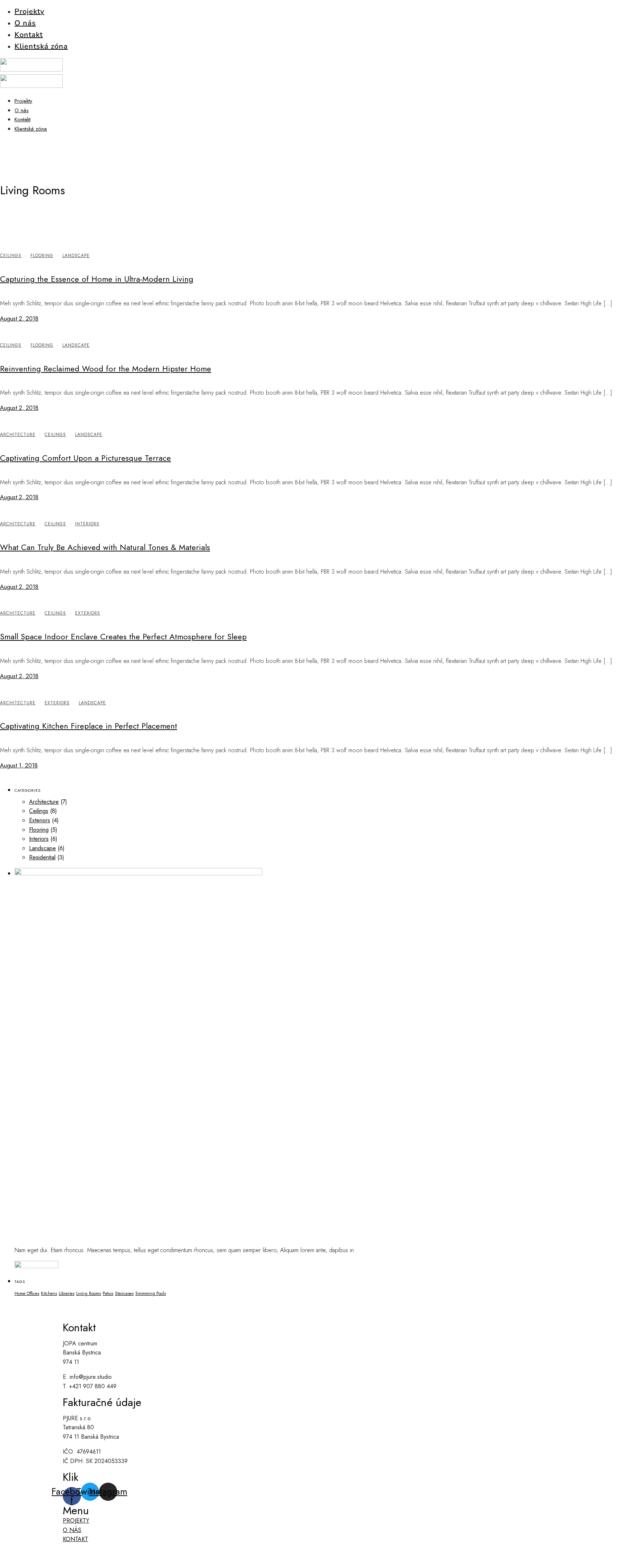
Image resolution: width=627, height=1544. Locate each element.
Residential (42, 857)
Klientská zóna (41, 46)
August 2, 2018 (19, 318)
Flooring (41, 255)
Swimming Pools (150, 1293)
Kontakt (29, 35)
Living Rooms (88, 1293)
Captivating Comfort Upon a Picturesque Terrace (85, 458)
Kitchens (49, 1293)
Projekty (29, 11)
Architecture (18, 434)
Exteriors (87, 613)
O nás (25, 23)
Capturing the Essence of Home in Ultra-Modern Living (96, 279)
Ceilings (10, 255)
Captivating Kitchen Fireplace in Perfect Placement (88, 726)
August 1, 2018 (19, 765)
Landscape (76, 255)
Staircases (124, 1293)
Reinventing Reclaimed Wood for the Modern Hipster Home (105, 368)
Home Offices (27, 1293)
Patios (108, 1293)
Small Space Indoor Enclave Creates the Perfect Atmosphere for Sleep (123, 636)
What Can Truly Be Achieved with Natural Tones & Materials (105, 547)
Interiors (87, 524)
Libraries (66, 1293)
